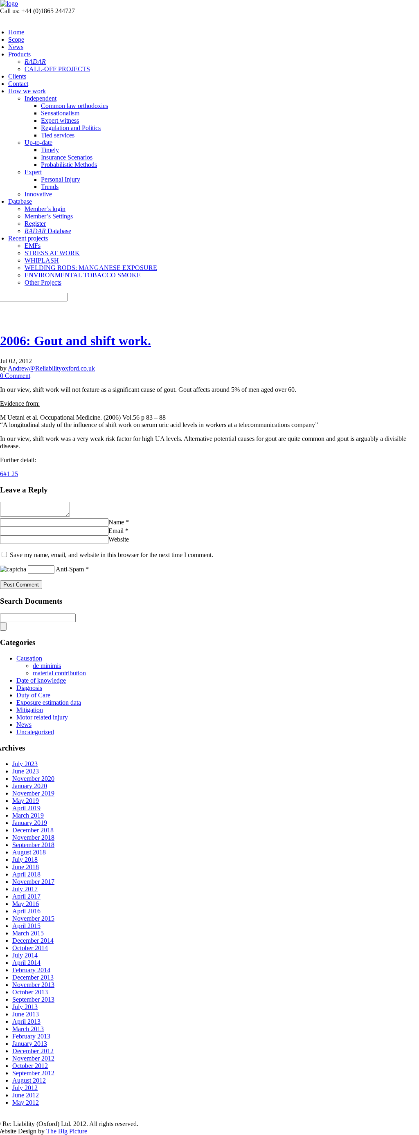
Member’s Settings (49, 216)
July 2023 (25, 763)
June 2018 (25, 866)
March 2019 (28, 815)
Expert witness (60, 120)
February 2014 (31, 969)
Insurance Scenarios (66, 157)
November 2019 (33, 793)
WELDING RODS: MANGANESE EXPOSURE (91, 267)
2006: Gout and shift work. (75, 340)
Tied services (57, 135)
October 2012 (30, 1065)
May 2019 (25, 800)
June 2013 (25, 1014)
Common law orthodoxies (74, 105)
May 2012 (25, 1102)
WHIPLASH (42, 260)
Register (35, 223)
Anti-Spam (70, 569)
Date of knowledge (41, 680)
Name (116, 522)
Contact (18, 83)
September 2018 (33, 844)
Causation (29, 658)
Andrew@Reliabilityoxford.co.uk (51, 368)
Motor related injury (42, 717)
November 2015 (33, 918)
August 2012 (29, 1080)
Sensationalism (60, 113)
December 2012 (33, 1050)
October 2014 (30, 947)
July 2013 (25, 1006)
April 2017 (26, 896)
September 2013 (33, 999)
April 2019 (26, 808)
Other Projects (43, 282)
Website (118, 539)
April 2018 (26, 874)
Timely (50, 149)
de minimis (47, 665)
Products (19, 54)
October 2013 (30, 992)
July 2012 (25, 1087)
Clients (17, 76)
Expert (33, 172)
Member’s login (45, 208)
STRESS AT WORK (52, 252)
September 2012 (33, 1073)
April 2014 (26, 962)
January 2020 (29, 785)
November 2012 (33, 1058)
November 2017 (33, 881)
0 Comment (15, 375)
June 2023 (25, 771)
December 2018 (33, 830)
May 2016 (25, 903)
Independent (40, 98)
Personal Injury (60, 179)
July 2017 (25, 889)
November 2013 (33, 984)
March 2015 (28, 933)
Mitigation (29, 709)
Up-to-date (38, 142)
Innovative (38, 194)
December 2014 (33, 940)
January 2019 (29, 822)
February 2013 (31, 1036)
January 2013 (29, 1043)
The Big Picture (66, 1131)
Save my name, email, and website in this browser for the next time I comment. (111, 554)
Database (20, 201)
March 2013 (28, 1028)
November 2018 (33, 837)
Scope (16, 39)
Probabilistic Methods (69, 164)
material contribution (59, 673)
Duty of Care (33, 695)
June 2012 (25, 1095)
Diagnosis (29, 687)
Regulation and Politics (71, 127)
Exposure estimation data (48, 702)
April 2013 (26, 1021)
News (15, 46)
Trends (50, 186)
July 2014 (25, 955)
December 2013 (33, 977)
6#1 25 (9, 473)
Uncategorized (35, 731)
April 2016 (26, 911)
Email (116, 530)
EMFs (33, 245)
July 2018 (25, 859)
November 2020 (33, 778)
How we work (27, 91)
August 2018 (29, 852)
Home (16, 32)
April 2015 (26, 925)
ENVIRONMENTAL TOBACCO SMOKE (83, 275)
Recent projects (28, 238)
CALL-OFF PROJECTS (57, 68)
